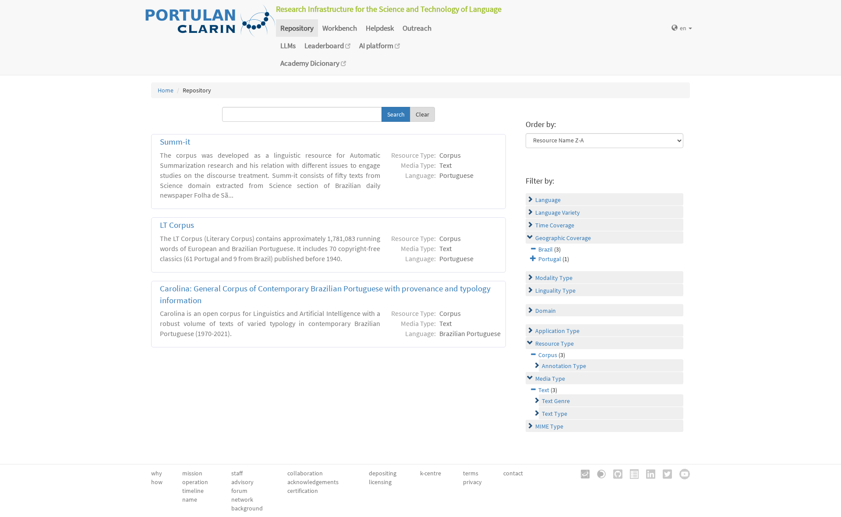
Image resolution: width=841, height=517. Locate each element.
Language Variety (557, 212)
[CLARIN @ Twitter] (664, 473)
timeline (193, 491)
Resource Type (554, 343)
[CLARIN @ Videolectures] (598, 473)
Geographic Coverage (563, 238)
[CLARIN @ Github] (614, 473)
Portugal (549, 259)
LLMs (288, 45)
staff (237, 473)
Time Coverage (554, 225)
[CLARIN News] (631, 473)
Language (548, 200)
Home (165, 90)
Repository (297, 28)
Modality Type (553, 278)
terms (470, 473)
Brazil (545, 249)
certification (302, 491)
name (189, 499)
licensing (380, 482)
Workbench (339, 28)
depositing (382, 473)
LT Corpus (177, 225)
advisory (242, 482)
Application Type (557, 331)
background (247, 508)
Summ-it (175, 142)
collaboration (305, 473)
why (156, 473)
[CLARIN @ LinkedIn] (647, 473)
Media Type (550, 378)
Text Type (554, 414)
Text (543, 390)
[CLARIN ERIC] (582, 473)
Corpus (547, 355)
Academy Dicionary (310, 63)
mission (192, 473)
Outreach (417, 28)
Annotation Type (564, 366)
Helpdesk (380, 28)
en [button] (684, 28)
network (242, 499)
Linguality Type (555, 290)
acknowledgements (313, 482)
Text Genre (556, 401)
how (157, 482)
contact (513, 473)
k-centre (430, 473)
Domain (545, 311)
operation (195, 482)
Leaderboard (324, 45)
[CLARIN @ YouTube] (681, 473)
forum (239, 491)
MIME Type (549, 426)
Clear (422, 114)
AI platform (377, 45)
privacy (472, 482)
